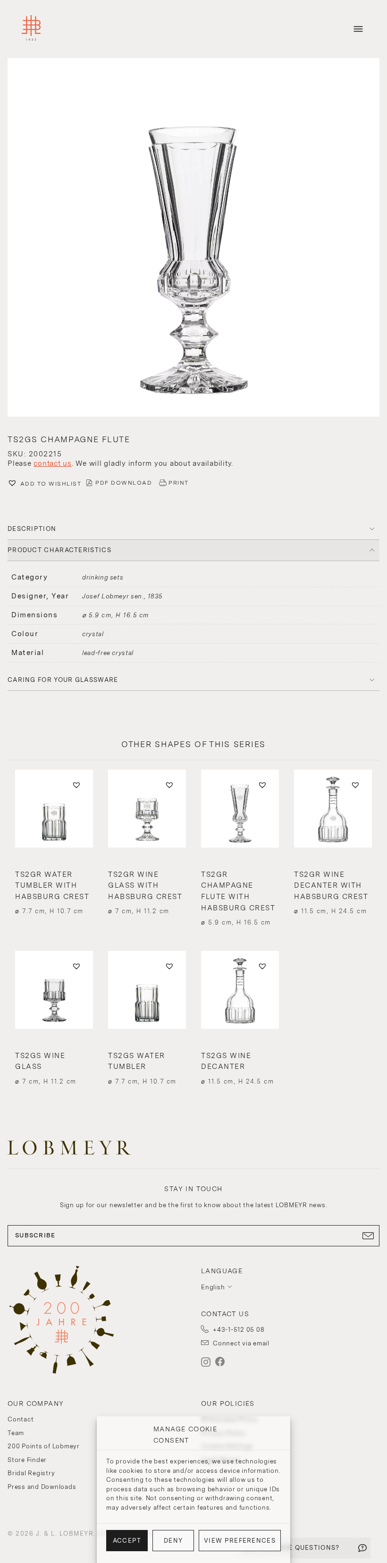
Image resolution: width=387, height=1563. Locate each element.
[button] (193, 238)
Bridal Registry (31, 1473)
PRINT (178, 482)
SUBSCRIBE (35, 1235)
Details (54, 892)
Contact (21, 1419)
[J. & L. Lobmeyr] (31, 29)
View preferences (240, 1540)
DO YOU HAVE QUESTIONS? (292, 1547)
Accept (127, 1540)
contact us (53, 463)
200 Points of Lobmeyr (44, 1446)
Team (16, 1433)
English (213, 1287)
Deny (173, 1540)
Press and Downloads (42, 1486)
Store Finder (27, 1459)
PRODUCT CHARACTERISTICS (59, 550)
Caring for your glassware (63, 679)
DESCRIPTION (32, 528)
